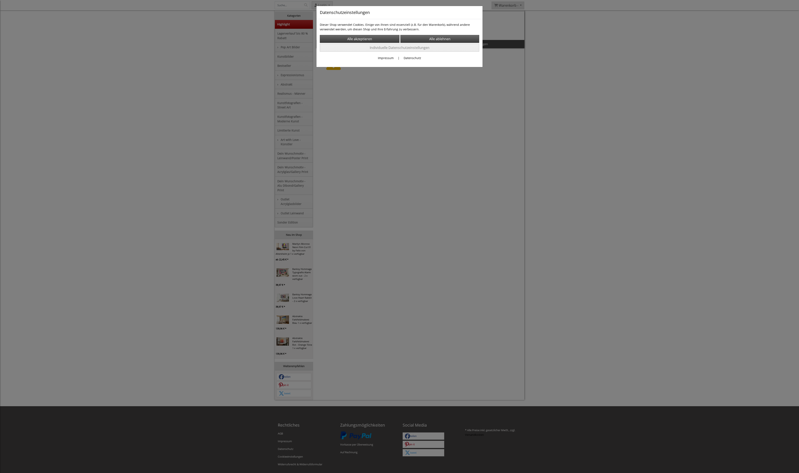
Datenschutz (412, 58)
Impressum (386, 58)
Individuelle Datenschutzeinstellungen (399, 47)
